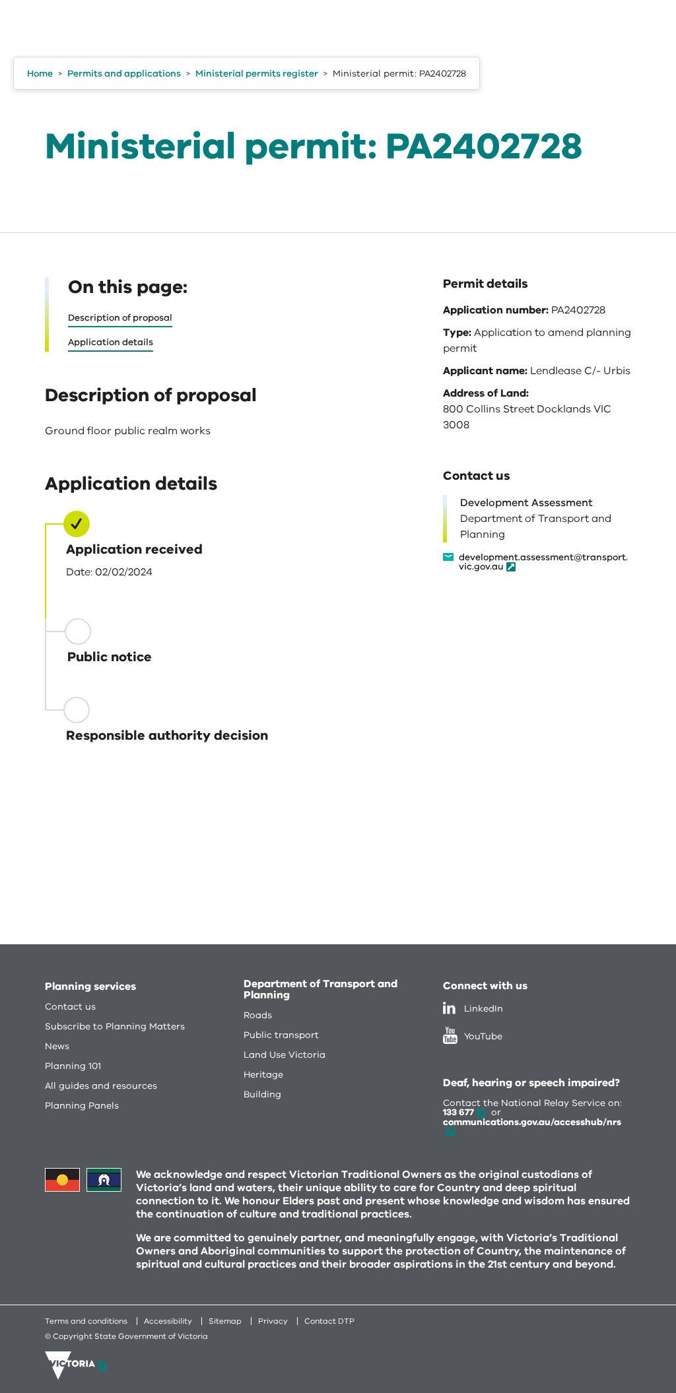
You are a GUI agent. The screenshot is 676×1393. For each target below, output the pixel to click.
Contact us (70, 1006)
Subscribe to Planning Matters (115, 1026)
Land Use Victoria (284, 1055)
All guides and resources (101, 1086)
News (57, 1046)
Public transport (281, 1035)
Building (262, 1094)
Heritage (263, 1074)
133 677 (458, 1112)
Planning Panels (82, 1105)
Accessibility (168, 1321)
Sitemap (225, 1321)
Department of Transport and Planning (320, 989)
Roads (258, 1015)
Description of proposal (120, 317)
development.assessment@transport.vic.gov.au (543, 562)
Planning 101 (73, 1066)
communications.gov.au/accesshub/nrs (532, 1122)
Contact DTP (329, 1321)
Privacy (273, 1321)
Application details (110, 342)
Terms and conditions (86, 1321)
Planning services (90, 986)
